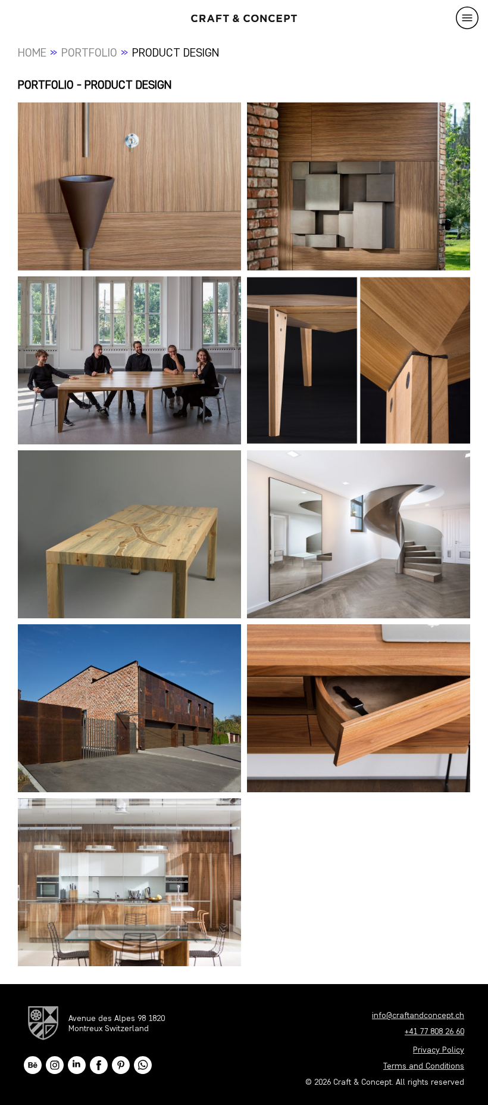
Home (32, 52)
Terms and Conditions (423, 1066)
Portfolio (89, 52)
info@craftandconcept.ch (418, 1015)
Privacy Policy (438, 1050)
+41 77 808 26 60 (434, 1031)
